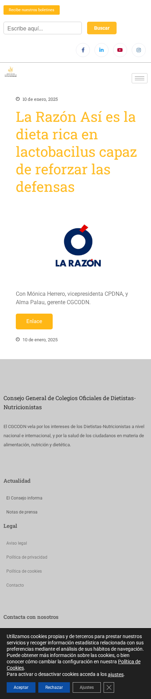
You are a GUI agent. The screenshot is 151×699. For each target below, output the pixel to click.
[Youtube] (120, 50)
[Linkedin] (101, 50)
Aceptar (21, 687)
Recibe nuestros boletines (31, 10)
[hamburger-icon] (139, 78)
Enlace (34, 321)
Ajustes (87, 687)
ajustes (116, 674)
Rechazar (54, 687)
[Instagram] (139, 50)
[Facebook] (83, 50)
